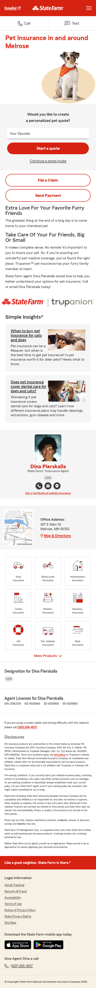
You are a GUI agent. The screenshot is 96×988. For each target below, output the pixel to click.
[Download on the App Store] (17, 944)
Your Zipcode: (20, 133)
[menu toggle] (88, 8)
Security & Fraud (15, 891)
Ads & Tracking (14, 885)
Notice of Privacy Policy (19, 910)
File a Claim (48, 180)
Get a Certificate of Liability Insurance (48, 493)
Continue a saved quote (48, 161)
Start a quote (48, 148)
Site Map (10, 922)
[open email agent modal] (48, 486)
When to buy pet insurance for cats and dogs (26, 335)
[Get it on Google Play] (48, 944)
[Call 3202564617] (39, 486)
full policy (59, 754)
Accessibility (12, 897)
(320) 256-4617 (27, 727)
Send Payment (48, 195)
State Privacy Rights (17, 916)
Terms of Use (13, 904)
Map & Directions (57, 535)
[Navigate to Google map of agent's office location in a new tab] (57, 486)
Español (10, 8)
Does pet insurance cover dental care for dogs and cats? (28, 386)
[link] (48, 8)
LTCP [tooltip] (48, 478)
